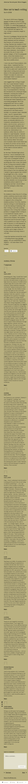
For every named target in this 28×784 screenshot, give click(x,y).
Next (23, 772)
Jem (5, 272)
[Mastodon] (2, 702)
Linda (5, 556)
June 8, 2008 (7, 558)
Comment (22, 766)
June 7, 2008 (7, 394)
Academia (6, 261)
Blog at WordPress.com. (10, 777)
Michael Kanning (9, 667)
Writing (12, 261)
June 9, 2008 (7, 618)
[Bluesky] (2, 704)
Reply (5, 385)
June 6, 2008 (7, 273)
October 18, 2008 (8, 708)
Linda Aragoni (8, 706)
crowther (6, 393)
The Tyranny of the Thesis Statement (14, 26)
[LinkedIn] (2, 706)
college (24, 176)
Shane (5, 475)
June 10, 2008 (7, 668)
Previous (8, 772)
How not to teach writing (15, 9)
